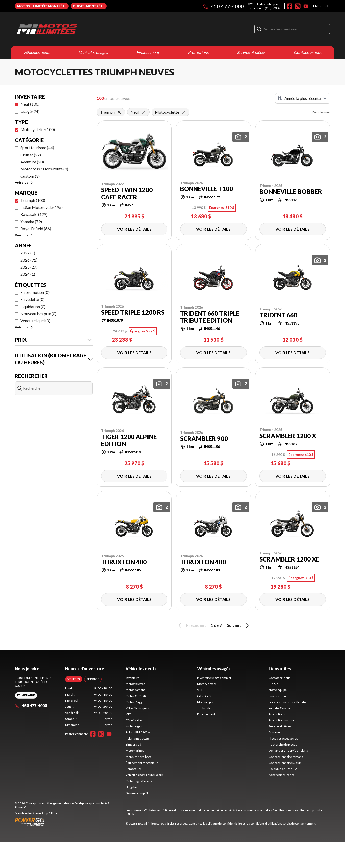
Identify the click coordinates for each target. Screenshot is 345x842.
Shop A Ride (49, 813)
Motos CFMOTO (137, 696)
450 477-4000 (227, 6)
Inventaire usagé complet (214, 678)
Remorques (134, 769)
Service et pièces (251, 52)
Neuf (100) (29, 104)
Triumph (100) (32, 200)
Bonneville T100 (206, 188)
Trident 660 (278, 315)
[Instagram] (298, 6)
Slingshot (132, 787)
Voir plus (21, 182)
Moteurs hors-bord (139, 757)
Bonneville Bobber (290, 191)
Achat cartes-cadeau (283, 775)
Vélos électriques (137, 708)
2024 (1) (27, 274)
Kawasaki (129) (33, 214)
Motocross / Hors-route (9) (44, 168)
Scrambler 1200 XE (289, 559)
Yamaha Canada (279, 708)
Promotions (198, 52)
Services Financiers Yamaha (287, 702)
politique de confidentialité (224, 823)
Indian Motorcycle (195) (41, 207)
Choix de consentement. (299, 823)
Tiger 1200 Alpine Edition (129, 440)
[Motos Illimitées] (78, 29)
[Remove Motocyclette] (183, 112)
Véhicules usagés (93, 52)
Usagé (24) (29, 111)
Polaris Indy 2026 (137, 738)
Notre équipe (278, 690)
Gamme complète (138, 793)
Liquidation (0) (32, 306)
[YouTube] (306, 6)
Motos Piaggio (135, 702)
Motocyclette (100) (37, 129)
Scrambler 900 (204, 438)
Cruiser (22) (30, 154)
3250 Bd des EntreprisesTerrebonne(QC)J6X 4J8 (265, 6)
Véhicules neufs (36, 52)
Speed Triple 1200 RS (132, 312)
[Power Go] (66, 821)
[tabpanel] (88, 706)
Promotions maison (282, 720)
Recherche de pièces (283, 744)
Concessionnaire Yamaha (286, 757)
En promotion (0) (35, 292)
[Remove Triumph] (119, 112)
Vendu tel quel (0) (35, 320)
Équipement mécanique (142, 763)
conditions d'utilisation (265, 823)
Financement (147, 52)
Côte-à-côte (134, 720)
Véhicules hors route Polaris (145, 775)
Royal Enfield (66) (35, 228)
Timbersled (133, 744)
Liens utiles (280, 668)
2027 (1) (27, 252)
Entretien (275, 732)
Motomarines (135, 750)
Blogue (273, 684)
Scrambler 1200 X (287, 435)
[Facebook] (290, 6)
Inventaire (132, 678)
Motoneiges (134, 726)
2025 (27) (28, 267)
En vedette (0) (32, 299)
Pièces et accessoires (283, 738)
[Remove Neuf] (143, 112)
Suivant (234, 625)
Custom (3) (30, 176)
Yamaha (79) (31, 221)
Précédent (196, 625)
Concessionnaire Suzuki (285, 763)
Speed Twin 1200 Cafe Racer (127, 193)
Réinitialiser (321, 112)
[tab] (73, 679)
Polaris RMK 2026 (138, 732)
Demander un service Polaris (288, 750)
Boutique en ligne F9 (283, 769)
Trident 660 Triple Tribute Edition (209, 317)
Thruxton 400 (124, 562)
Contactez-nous (308, 52)
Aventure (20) (32, 161)
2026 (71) (28, 259)
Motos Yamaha (135, 690)
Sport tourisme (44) (37, 147)
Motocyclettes (135, 684)
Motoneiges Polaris (139, 781)
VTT (128, 714)
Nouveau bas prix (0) (38, 313)
